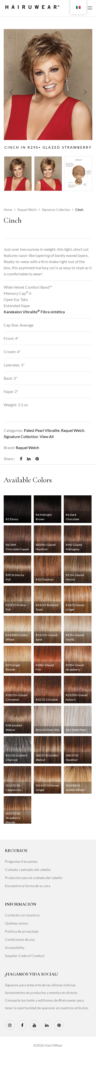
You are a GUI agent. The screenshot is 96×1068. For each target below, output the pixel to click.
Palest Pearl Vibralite (42, 430)
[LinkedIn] (29, 458)
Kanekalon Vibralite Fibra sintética (34, 311)
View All (47, 436)
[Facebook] (21, 458)
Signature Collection (56, 210)
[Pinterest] (37, 458)
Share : (9, 458)
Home (8, 210)
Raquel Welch (27, 210)
